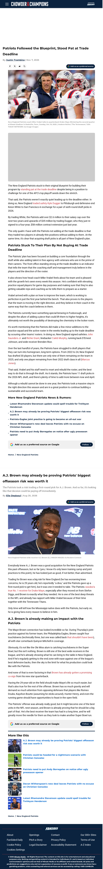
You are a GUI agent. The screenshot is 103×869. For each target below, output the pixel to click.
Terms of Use (88, 839)
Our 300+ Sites (88, 834)
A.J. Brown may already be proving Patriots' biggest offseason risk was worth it (50, 413)
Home (11, 455)
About (10, 834)
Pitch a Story (36, 839)
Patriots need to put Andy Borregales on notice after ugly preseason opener (48, 433)
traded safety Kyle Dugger (46, 203)
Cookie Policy (14, 844)
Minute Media (20, 857)
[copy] (24, 66)
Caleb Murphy (59, 338)
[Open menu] (7, 4)
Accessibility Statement (63, 844)
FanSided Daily (15, 839)
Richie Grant (33, 338)
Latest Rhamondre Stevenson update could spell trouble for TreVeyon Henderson (49, 405)
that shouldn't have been (80, 637)
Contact (55, 834)
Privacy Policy (58, 839)
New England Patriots (27, 455)
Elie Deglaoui (13, 495)
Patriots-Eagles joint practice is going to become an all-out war (45, 419)
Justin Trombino (15, 60)
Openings (34, 834)
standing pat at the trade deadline (39, 189)
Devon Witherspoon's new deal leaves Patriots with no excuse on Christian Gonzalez (47, 425)
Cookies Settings (16, 849)
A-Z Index (86, 844)
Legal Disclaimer (38, 844)
